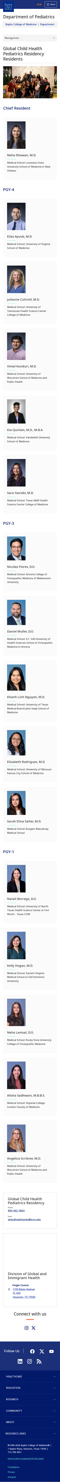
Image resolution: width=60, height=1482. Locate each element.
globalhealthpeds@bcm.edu (24, 1219)
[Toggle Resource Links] (54, 1433)
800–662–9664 (16, 1210)
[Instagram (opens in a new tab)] (26, 1328)
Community (14, 1410)
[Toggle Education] (54, 1388)
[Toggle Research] (54, 1399)
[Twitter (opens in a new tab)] (33, 1328)
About (10, 1422)
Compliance (13, 1467)
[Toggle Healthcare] (54, 1376)
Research (12, 1399)
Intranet (12, 1477)
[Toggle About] (54, 1422)
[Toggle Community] (54, 1410)
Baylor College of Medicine (21, 24)
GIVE (39, 4)
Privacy (11, 1472)
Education (13, 1387)
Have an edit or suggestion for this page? (26, 1458)
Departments (48, 24)
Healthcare (14, 1376)
